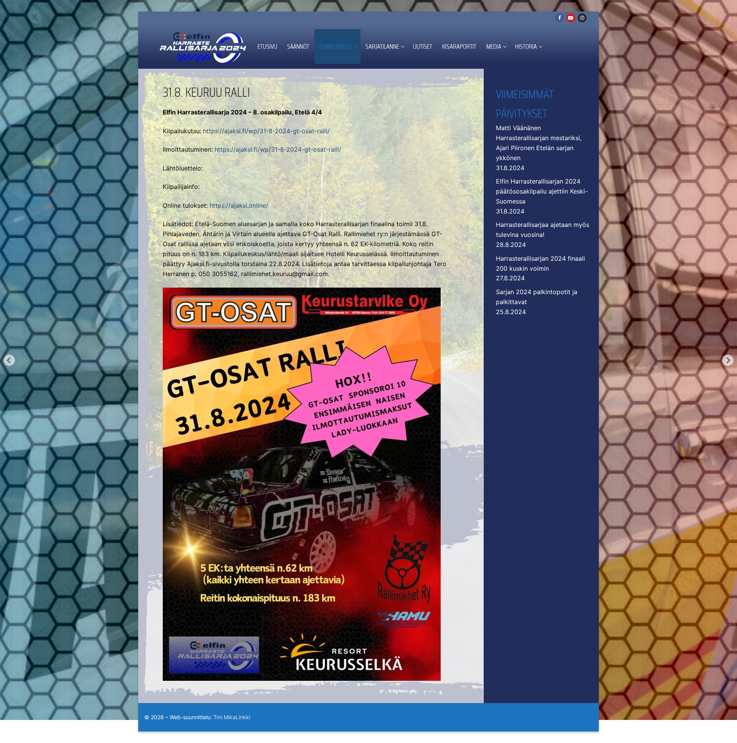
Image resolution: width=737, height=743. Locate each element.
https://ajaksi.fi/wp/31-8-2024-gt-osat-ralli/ (266, 131)
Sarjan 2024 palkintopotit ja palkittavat (536, 297)
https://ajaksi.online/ (239, 205)
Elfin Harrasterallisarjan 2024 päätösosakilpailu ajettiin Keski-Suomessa (542, 191)
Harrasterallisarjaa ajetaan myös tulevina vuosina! (542, 229)
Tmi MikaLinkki (231, 717)
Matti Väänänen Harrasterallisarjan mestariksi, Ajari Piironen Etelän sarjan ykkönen (539, 143)
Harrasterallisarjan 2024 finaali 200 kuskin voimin (540, 263)
